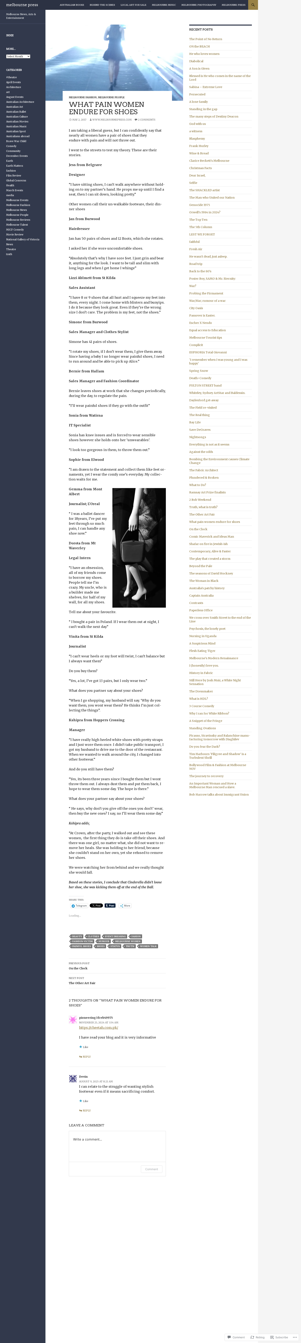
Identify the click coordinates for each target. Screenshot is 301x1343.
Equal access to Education (207, 330)
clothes (93, 936)
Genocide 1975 (199, 205)
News (9, 244)
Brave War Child (16, 141)
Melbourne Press (234, 4)
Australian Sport (16, 131)
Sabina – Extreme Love (205, 87)
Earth (9, 160)
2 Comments (146, 119)
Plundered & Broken (204, 477)
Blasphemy (197, 138)
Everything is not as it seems (209, 444)
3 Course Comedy (201, 706)
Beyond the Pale (200, 566)
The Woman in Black (203, 581)
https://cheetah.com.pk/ (98, 1027)
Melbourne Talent (17, 224)
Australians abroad (17, 136)
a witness (195, 131)
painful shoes (81, 946)
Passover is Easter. (202, 315)
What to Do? (197, 485)
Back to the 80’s (200, 271)
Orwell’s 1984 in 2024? (204, 212)
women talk (148, 946)
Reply (87, 1056)
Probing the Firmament (206, 293)
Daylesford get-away (204, 400)
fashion (11, 170)
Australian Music (16, 126)
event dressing (115, 936)
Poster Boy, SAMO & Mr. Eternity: (212, 278)
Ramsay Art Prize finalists (207, 492)
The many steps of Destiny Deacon (213, 116)
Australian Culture (17, 116)
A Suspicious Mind (202, 643)
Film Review (13, 175)
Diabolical (196, 61)
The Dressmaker (201, 691)
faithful (194, 242)
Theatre (11, 249)
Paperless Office (201, 610)
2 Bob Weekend (200, 500)
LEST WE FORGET (202, 234)
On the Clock (79, 966)
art (8, 92)
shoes (101, 946)
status (115, 946)
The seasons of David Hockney (211, 573)
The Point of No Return (205, 39)
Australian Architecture (20, 101)
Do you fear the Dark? (204, 746)
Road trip (195, 264)
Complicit (196, 345)
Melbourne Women (127, 941)
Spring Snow (198, 371)
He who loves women (204, 54)
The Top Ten (198, 220)
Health (10, 185)
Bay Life (195, 422)
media (10, 195)
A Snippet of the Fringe (205, 721)
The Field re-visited (203, 407)
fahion (136, 936)
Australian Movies (17, 121)
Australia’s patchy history (207, 588)
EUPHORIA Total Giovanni (208, 352)
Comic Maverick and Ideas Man (211, 536)
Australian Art (14, 106)
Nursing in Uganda (202, 636)
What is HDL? (198, 699)
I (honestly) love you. (204, 665)
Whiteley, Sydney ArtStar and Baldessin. (217, 393)
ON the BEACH (199, 46)
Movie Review (14, 234)
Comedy (11, 146)
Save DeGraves (199, 430)
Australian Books (72, 4)
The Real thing (199, 415)
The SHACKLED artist (204, 190)
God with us (197, 124)
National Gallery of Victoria (22, 239)
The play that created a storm (209, 559)
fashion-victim (82, 941)
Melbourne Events (17, 200)
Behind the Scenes (102, 4)
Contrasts (196, 603)
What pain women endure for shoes (214, 522)
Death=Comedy (200, 378)
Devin (83, 1076)
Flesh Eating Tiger (202, 651)
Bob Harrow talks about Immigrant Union (219, 794)
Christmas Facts (200, 168)
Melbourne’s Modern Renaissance (213, 658)
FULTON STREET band (205, 385)
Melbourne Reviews (18, 219)
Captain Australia (201, 595)
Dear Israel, (197, 175)
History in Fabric (201, 673)
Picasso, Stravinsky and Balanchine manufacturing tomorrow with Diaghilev (219, 737)
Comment (151, 1169)
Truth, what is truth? (203, 507)
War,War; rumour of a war (207, 301)
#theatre (11, 77)
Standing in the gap (203, 109)
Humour (103, 941)
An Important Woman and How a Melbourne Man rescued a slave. (212, 785)
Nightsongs (197, 437)
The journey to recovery (206, 776)
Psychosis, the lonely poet (207, 629)
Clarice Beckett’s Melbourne (209, 161)
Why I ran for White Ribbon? (209, 713)
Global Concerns (16, 180)
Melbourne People (111, 97)
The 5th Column (200, 227)
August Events (15, 96)
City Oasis (196, 308)
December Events (17, 155)
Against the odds (201, 452)
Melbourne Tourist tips (205, 337)
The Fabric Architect (203, 470)
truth (130, 946)
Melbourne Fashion (83, 97)
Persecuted (197, 94)
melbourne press (22, 5)
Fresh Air (195, 249)
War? (192, 286)
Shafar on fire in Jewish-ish (208, 544)
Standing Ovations (202, 728)
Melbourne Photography (198, 4)
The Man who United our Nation (212, 197)
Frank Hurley (198, 146)
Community (13, 151)
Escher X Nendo (200, 323)
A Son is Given (199, 68)
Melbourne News (16, 209)
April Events (13, 82)
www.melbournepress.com (112, 119)
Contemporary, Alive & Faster (210, 551)
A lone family (198, 102)
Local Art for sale (133, 4)
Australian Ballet (16, 111)
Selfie (193, 183)
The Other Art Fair (82, 981)
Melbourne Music (164, 4)
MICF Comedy (15, 229)
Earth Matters (14, 165)
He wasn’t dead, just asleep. (208, 256)
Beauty (77, 936)
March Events (14, 190)
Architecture (13, 87)
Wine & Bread (199, 153)
